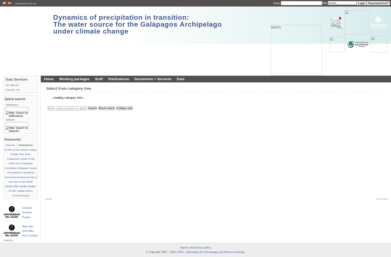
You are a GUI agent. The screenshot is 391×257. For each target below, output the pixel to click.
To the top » (382, 199)
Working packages (74, 79)
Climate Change (28, 150)
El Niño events (12, 150)
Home (49, 79)
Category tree (13, 90)
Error (18, 163)
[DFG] (298, 41)
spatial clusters (25, 191)
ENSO (12, 163)
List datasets (12, 85)
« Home (48, 199)
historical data (27, 177)
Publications (118, 79)
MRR (16, 186)
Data (180, 79)
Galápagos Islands (27, 168)
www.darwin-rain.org (25, 3)
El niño (31, 159)
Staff (99, 79)
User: (277, 3)
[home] (25, 22)
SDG (14, 191)
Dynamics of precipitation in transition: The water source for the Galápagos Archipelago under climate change (137, 24)
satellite (23, 186)
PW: (325, 3)
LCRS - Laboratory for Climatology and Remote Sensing (210, 252)
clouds (24, 159)
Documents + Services (152, 79)
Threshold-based (20, 195)
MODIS (9, 186)
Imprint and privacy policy (195, 247)
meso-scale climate (23, 181)
